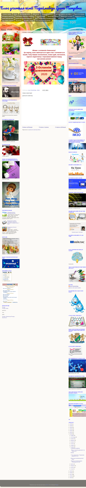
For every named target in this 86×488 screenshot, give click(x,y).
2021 (71, 432)
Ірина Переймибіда (74, 286)
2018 (71, 472)
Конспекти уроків (41, 16)
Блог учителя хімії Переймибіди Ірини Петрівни (41, 8)
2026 (71, 424)
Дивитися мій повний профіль (75, 287)
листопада (73, 437)
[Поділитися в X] (45, 90)
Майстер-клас (36, 14)
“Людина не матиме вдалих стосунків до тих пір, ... (76, 461)
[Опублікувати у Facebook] (46, 90)
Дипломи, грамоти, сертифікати (64, 14)
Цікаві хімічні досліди (7, 18)
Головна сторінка (7, 14)
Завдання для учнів (80, 16)
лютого (72, 467)
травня (72, 446)
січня (72, 469)
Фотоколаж (19, 20)
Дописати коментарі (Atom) (34, 129)
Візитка (15, 14)
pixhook (47, 484)
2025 (71, 425)
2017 (71, 474)
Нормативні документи (47, 14)
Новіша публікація (27, 127)
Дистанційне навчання (8, 20)
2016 (71, 476)
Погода (3, 307)
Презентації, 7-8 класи (53, 16)
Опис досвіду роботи (25, 14)
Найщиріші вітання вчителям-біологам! (11, 213)
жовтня (72, 438)
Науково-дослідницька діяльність (23, 18)
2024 (71, 427)
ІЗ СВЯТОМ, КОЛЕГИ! (75, 448)
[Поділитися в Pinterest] (47, 90)
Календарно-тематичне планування (25, 16)
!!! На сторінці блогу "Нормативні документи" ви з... (77, 456)
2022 (71, 430)
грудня (72, 435)
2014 (71, 477)
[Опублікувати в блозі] (44, 90)
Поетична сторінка (28, 20)
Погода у (5, 308)
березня (73, 465)
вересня (73, 440)
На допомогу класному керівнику (47, 18)
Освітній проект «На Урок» (77, 232)
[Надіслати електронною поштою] (43, 90)
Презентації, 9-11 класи (66, 16)
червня (72, 445)
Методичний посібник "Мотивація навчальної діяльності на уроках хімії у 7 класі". (13, 222)
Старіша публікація (60, 127)
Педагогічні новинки (79, 14)
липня (72, 443)
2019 (71, 471)
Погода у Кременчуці (6, 316)
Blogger (56, 484)
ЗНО (36, 18)
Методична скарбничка (8, 16)
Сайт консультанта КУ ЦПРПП (43, 20)
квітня (72, 464)
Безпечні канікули (70, 18)
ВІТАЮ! (72, 452)
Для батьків (61, 18)
